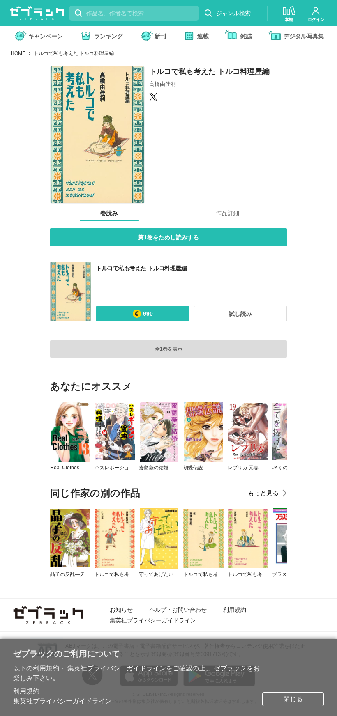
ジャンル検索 (233, 13)
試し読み (240, 313)
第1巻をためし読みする (168, 237)
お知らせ (121, 609)
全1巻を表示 (168, 349)
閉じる (293, 698)
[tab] (109, 213)
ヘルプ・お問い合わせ (178, 609)
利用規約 (26, 691)
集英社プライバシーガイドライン (62, 701)
